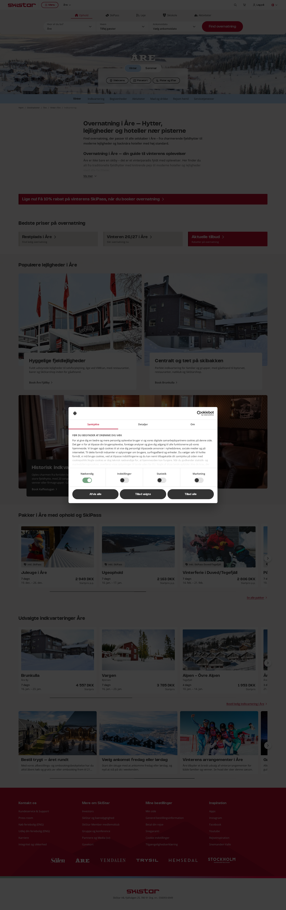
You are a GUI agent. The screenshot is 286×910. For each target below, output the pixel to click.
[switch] (124, 480)
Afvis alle (95, 494)
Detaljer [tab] (143, 424)
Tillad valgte (143, 494)
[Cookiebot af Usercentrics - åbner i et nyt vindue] (199, 413)
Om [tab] (193, 424)
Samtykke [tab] (93, 424)
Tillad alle (191, 494)
